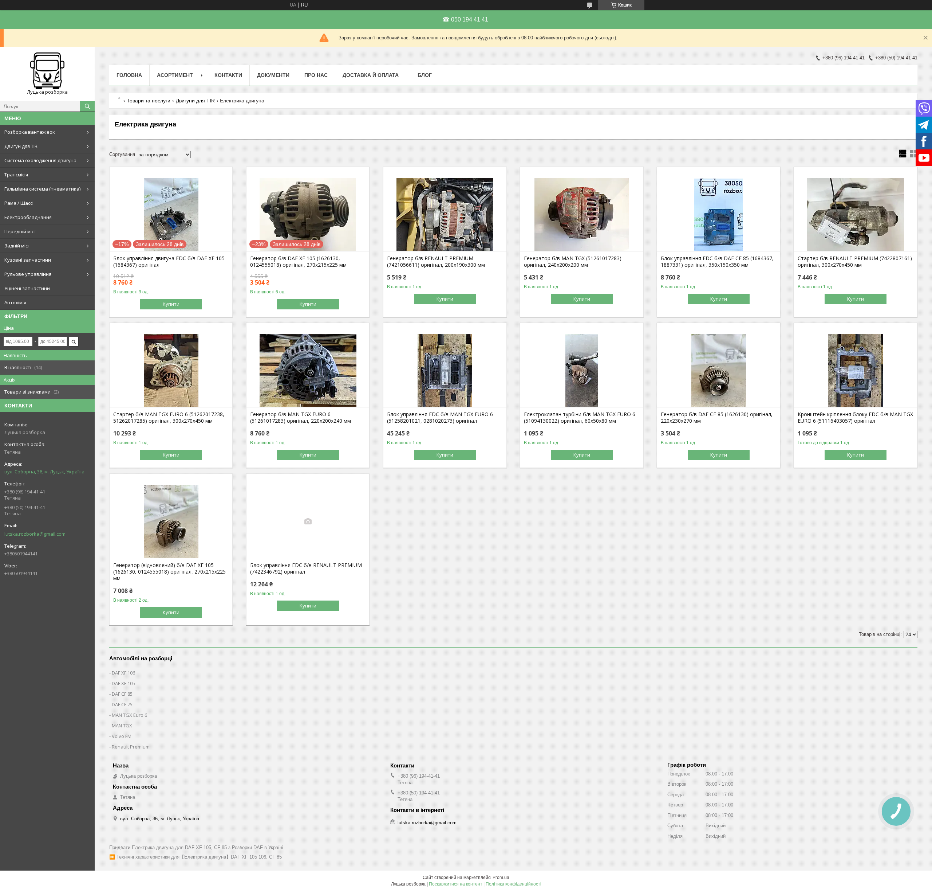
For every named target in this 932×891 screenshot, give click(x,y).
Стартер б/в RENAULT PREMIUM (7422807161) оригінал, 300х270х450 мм (855, 261)
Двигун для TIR (20, 146)
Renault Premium (131, 746)
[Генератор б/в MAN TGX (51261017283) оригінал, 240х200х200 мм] (581, 214)
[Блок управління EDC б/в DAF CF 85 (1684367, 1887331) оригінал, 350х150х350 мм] (718, 214)
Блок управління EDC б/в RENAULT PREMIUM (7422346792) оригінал (306, 568)
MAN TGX (122, 725)
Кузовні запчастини (27, 260)
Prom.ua (501, 877)
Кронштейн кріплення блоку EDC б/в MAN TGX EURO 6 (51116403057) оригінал (855, 417)
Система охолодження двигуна (40, 160)
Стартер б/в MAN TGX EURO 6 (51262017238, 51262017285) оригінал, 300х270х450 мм (168, 417)
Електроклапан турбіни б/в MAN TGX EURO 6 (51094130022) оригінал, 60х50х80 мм (579, 417)
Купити (171, 304)
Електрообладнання (28, 217)
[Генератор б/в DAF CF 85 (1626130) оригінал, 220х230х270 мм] (718, 370)
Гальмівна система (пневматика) (42, 188)
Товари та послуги (148, 100)
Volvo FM (121, 736)
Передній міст (20, 231)
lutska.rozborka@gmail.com (35, 534)
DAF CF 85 (122, 694)
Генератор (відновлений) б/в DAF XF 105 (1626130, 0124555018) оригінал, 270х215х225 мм (169, 572)
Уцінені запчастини (27, 288)
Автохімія (15, 302)
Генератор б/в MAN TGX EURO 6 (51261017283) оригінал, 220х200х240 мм (300, 417)
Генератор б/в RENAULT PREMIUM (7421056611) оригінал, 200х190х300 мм (436, 261)
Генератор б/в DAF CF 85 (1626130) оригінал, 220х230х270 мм (717, 417)
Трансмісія (16, 174)
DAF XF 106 (123, 672)
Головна (129, 75)
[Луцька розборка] (47, 70)
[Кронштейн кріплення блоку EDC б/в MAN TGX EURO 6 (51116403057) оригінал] (855, 370)
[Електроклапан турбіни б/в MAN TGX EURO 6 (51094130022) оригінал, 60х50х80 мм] (581, 370)
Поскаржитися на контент (455, 884)
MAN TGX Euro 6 (129, 715)
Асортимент (175, 75)
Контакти (228, 75)
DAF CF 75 (122, 704)
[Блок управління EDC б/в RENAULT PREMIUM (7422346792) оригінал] (307, 521)
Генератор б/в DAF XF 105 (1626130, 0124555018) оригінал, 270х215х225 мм (298, 261)
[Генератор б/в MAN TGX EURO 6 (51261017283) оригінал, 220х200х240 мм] (307, 370)
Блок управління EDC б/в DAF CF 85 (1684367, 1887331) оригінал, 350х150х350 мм (717, 261)
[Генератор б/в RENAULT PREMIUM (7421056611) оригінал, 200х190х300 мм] (444, 214)
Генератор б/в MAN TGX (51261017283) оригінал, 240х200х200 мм (572, 261)
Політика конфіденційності (513, 884)
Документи (273, 75)
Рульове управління (27, 274)
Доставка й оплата (371, 75)
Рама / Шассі (18, 203)
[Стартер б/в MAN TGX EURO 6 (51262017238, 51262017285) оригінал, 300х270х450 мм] (171, 370)
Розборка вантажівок (29, 132)
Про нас (316, 75)
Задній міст (17, 245)
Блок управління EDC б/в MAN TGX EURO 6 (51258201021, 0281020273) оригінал (440, 417)
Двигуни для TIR (195, 100)
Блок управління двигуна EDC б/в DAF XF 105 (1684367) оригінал (169, 261)
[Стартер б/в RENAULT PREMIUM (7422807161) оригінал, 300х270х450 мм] (855, 214)
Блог (425, 75)
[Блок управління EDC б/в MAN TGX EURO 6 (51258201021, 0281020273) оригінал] (444, 370)
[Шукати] (87, 106)
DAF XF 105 (123, 683)
